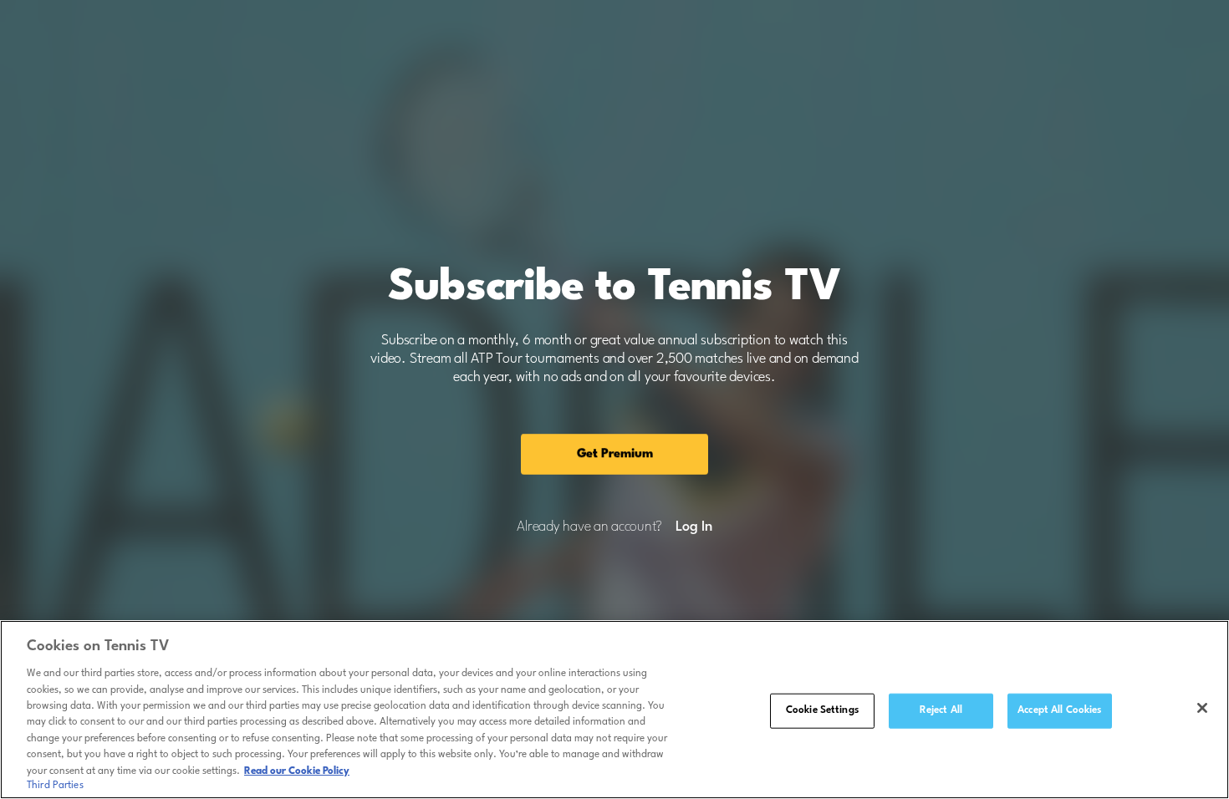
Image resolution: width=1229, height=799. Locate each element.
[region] (614, 709)
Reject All (941, 710)
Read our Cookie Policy (296, 771)
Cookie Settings (822, 710)
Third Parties (55, 786)
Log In (693, 527)
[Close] (1202, 708)
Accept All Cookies (1059, 710)
